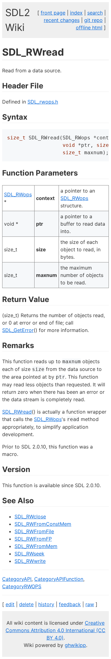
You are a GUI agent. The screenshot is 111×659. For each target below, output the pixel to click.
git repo (93, 20)
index (76, 13)
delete (26, 604)
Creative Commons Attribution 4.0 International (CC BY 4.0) (55, 630)
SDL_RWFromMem (35, 546)
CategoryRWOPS (21, 586)
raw (89, 604)
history (46, 604)
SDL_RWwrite (30, 561)
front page (53, 13)
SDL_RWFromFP (33, 539)
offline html (89, 27)
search (95, 13)
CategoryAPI (16, 579)
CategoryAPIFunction (58, 579)
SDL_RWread (17, 412)
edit (10, 604)
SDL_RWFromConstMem (42, 524)
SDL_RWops (18, 194)
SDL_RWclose (30, 516)
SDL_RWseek (29, 554)
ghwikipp (75, 645)
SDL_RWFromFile (34, 531)
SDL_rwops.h (42, 102)
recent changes (62, 20)
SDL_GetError (18, 330)
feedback (70, 604)
